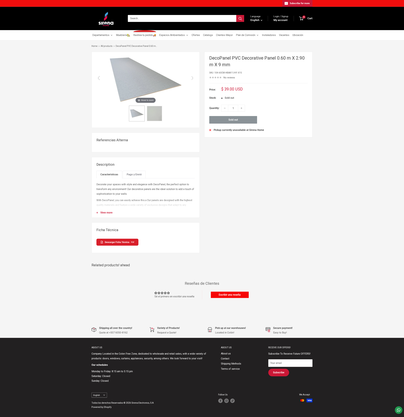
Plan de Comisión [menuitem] (245, 35)
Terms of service (230, 368)
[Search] (240, 18)
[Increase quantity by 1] (241, 108)
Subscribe (278, 372)
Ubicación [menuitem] (297, 35)
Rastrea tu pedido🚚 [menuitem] (144, 35)
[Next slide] (192, 78)
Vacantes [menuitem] (284, 35)
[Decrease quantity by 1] (224, 108)
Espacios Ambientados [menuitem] (172, 35)
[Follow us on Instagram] (226, 401)
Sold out (233, 119)
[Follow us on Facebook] (220, 401)
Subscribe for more (300, 3)
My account (280, 20)
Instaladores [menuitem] (269, 35)
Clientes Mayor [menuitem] (224, 35)
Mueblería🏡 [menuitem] (123, 35)
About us (226, 353)
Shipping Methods (231, 363)
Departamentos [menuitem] (100, 35)
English (96, 395)
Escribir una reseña (230, 294)
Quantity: (214, 108)
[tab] (109, 174)
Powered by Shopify (102, 407)
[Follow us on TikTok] (232, 401)
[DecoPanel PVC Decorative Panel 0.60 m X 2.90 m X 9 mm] (137, 113)
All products (107, 46)
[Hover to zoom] (145, 79)
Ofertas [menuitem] (196, 35)
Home (95, 46)
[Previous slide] (99, 78)
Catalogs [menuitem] (208, 35)
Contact (225, 358)
